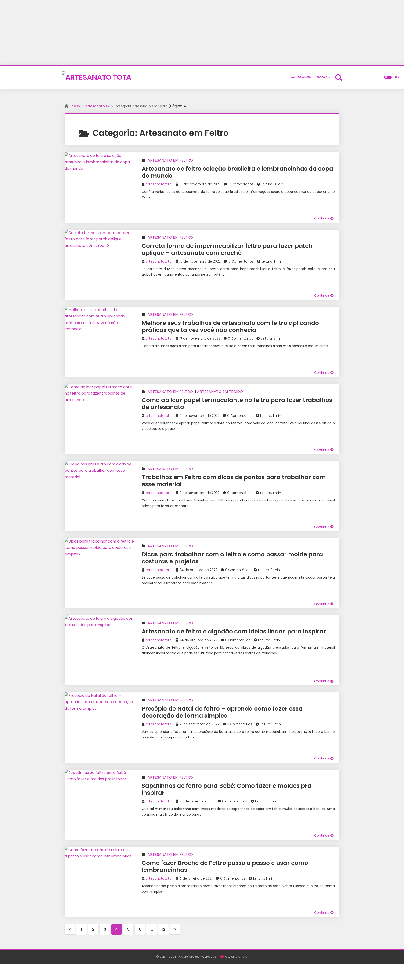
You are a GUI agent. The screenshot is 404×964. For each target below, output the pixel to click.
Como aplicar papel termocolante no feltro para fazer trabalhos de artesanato (237, 403)
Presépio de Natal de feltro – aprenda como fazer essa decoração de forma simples (222, 712)
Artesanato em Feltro (170, 160)
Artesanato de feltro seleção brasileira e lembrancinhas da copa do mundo (237, 172)
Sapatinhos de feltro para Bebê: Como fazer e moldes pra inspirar (226, 789)
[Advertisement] (202, 32)
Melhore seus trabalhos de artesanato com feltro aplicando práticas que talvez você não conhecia (230, 326)
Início (75, 106)
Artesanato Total (236, 957)
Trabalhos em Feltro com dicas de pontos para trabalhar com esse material (234, 480)
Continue (322, 218)
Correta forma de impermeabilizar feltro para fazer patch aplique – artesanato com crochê (227, 249)
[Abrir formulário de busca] (338, 77)
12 (163, 929)
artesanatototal (159, 184)
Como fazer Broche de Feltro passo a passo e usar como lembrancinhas (225, 866)
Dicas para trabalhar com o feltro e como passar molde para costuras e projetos (232, 557)
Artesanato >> (97, 106)
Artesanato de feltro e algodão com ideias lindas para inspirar (234, 631)
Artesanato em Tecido (220, 391)
